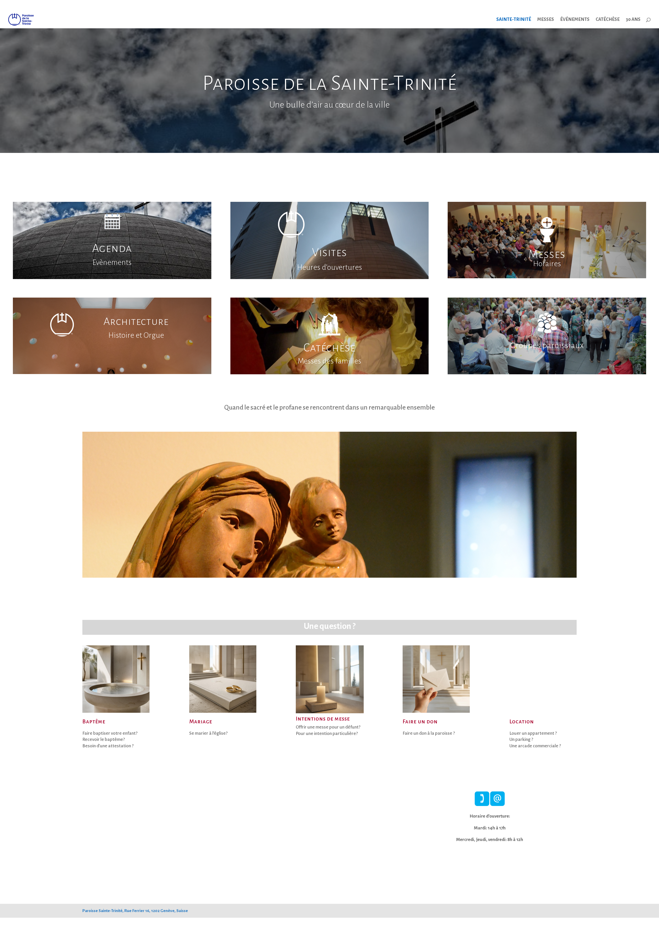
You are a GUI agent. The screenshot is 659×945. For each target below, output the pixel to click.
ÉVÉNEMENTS (574, 20)
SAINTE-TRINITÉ (513, 20)
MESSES (545, 20)
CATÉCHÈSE (608, 20)
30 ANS (633, 20)
